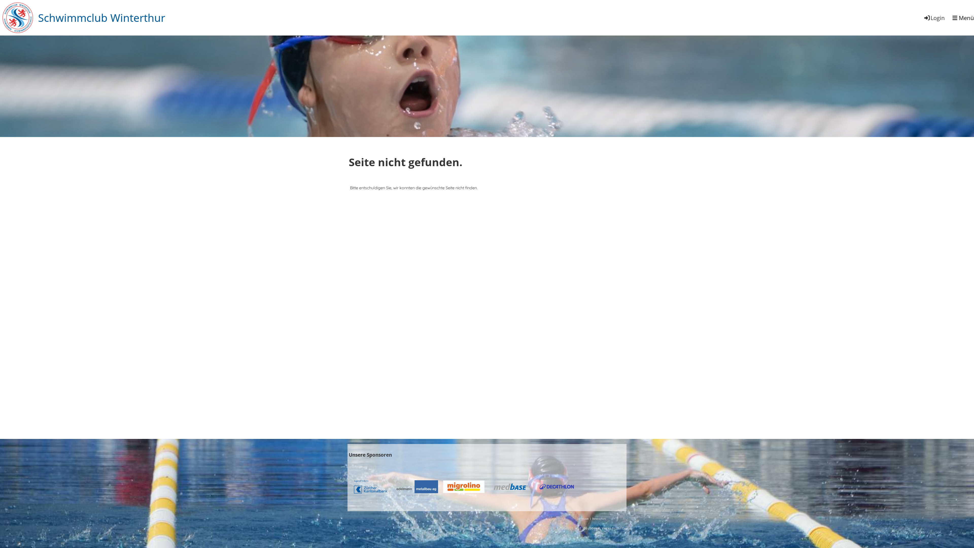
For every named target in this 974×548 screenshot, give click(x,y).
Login (938, 18)
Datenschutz (599, 519)
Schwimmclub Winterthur (101, 17)
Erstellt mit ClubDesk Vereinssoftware (594, 528)
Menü (965, 18)
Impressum (582, 519)
